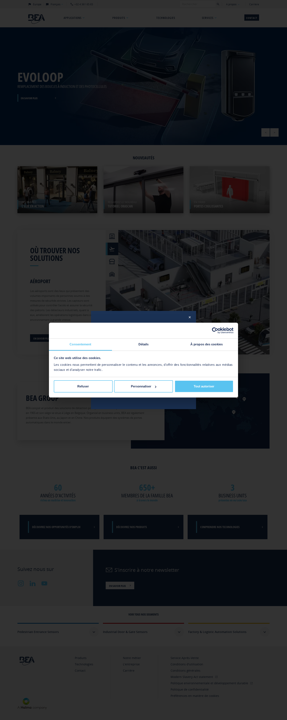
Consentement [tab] (80, 344)
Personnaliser (141, 386)
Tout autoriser (204, 386)
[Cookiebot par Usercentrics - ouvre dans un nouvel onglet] (215, 330)
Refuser (83, 386)
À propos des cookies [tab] (206, 344)
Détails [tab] (143, 344)
